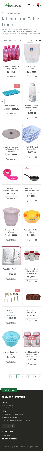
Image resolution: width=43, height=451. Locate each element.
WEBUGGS (17, 447)
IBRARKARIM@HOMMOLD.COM (12, 414)
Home (2, 13)
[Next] (39, 376)
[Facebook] (4, 426)
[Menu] (29, 5)
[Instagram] (8, 426)
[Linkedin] (13, 426)
